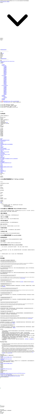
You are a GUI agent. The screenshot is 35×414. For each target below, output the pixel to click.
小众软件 (6, 373)
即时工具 (3, 374)
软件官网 (21, 281)
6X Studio (12, 373)
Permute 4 (1, 61)
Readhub (9, 373)
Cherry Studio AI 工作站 (8, 374)
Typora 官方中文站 (18, 373)
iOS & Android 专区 (5, 85)
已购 (3, 53)
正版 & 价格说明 (3, 260)
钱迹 (1, 374)
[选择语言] (1, 53)
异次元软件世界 (2, 373)
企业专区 (3, 95)
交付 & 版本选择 (8, 260)
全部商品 (3, 64)
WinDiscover (23, 373)
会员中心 (5, 1)
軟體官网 (4, 286)
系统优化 (5, 73)
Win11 (8, 61)
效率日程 (5, 68)
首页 (1, 101)
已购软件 (8, 1)
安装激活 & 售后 (12, 260)
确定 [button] (2, 356)
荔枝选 (7, 101)
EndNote (11, 61)
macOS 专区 (4, 75)
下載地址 (14, 327)
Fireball (15, 373)
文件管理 (5, 66)
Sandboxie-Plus (5, 61)
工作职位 (4, 363)
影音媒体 (5, 69)
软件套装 (3, 99)
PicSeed (13, 61)
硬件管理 (5, 72)
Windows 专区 (4, 65)
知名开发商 (3, 96)
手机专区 (17, 101)
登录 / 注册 (2, 1)
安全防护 (5, 74)
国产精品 (3, 98)
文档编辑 (5, 67)
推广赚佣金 (8, 363)
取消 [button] (1, 356)
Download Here (30, 318)
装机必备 (4, 101)
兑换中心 (11, 363)
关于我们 (1, 363)
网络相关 (5, 90)
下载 (1, 202)
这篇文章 (32, 281)
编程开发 (5, 71)
